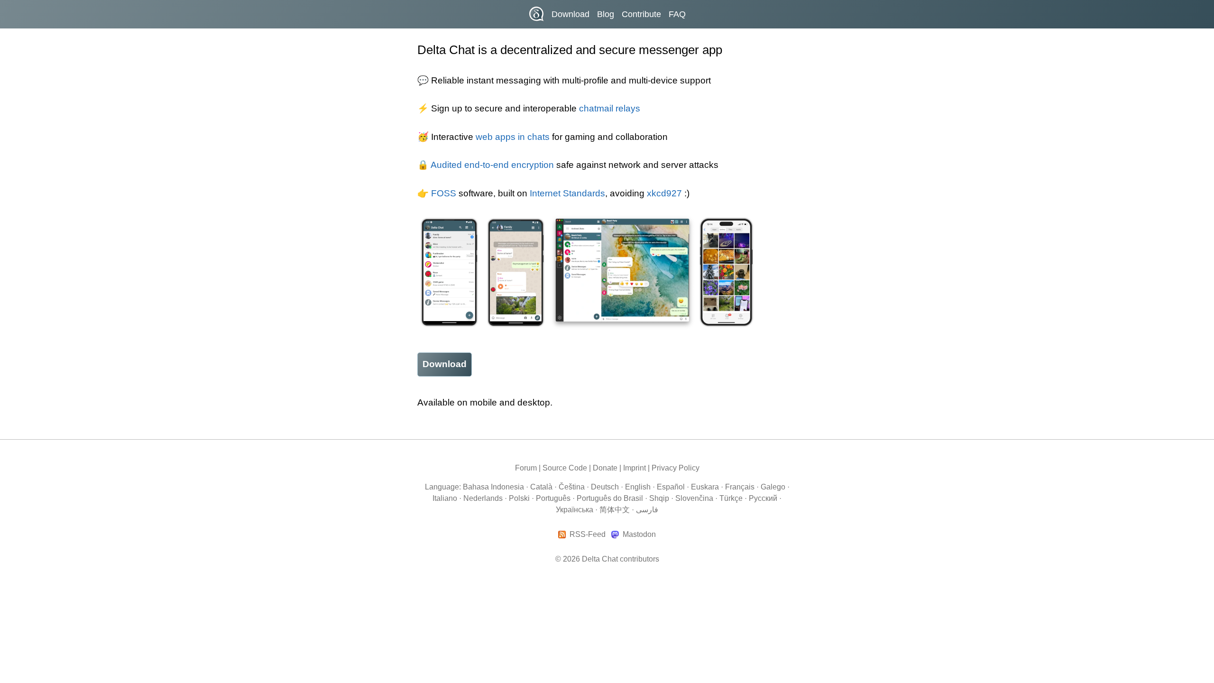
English (638, 487)
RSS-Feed (588, 534)
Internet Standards (567, 193)
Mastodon (639, 534)
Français (739, 487)
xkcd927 (664, 193)
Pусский (763, 498)
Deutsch (605, 487)
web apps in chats (513, 137)
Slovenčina (694, 498)
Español (671, 487)
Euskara (705, 487)
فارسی (647, 510)
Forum (526, 468)
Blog (605, 14)
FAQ (677, 14)
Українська (574, 510)
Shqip (659, 498)
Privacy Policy (675, 468)
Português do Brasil (610, 498)
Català (541, 487)
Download (570, 14)
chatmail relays (609, 108)
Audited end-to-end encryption (492, 165)
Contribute (641, 14)
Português (553, 498)
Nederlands (483, 498)
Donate (605, 468)
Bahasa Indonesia (493, 487)
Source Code (565, 468)
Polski (519, 498)
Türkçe (731, 498)
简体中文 (614, 510)
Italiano (444, 498)
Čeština (572, 487)
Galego (773, 487)
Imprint (634, 468)
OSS (446, 193)
